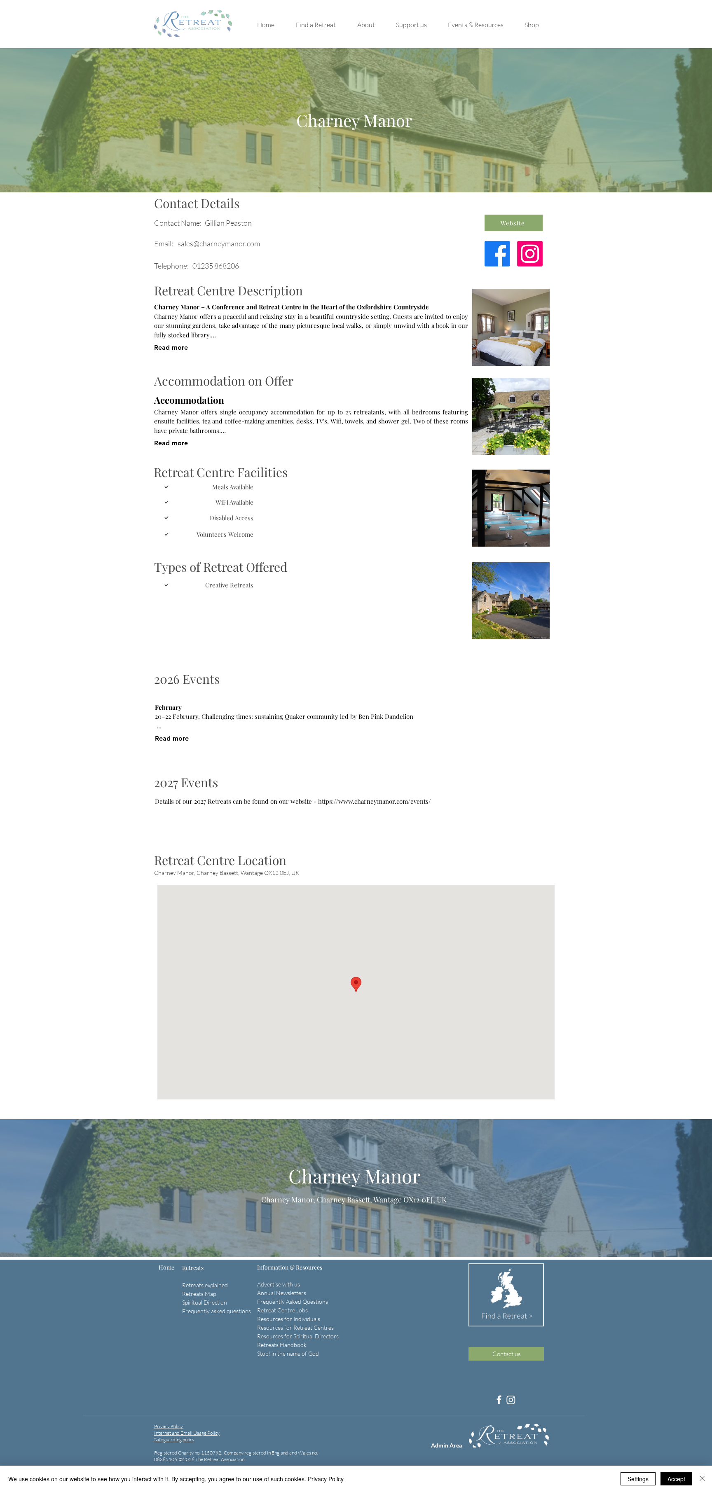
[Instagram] (511, 1399)
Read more (171, 347)
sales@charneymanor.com (219, 243)
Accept (676, 1479)
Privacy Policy (326, 1479)
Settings (638, 1479)
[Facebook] (499, 1399)
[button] (322, 25)
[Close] (702, 1478)
